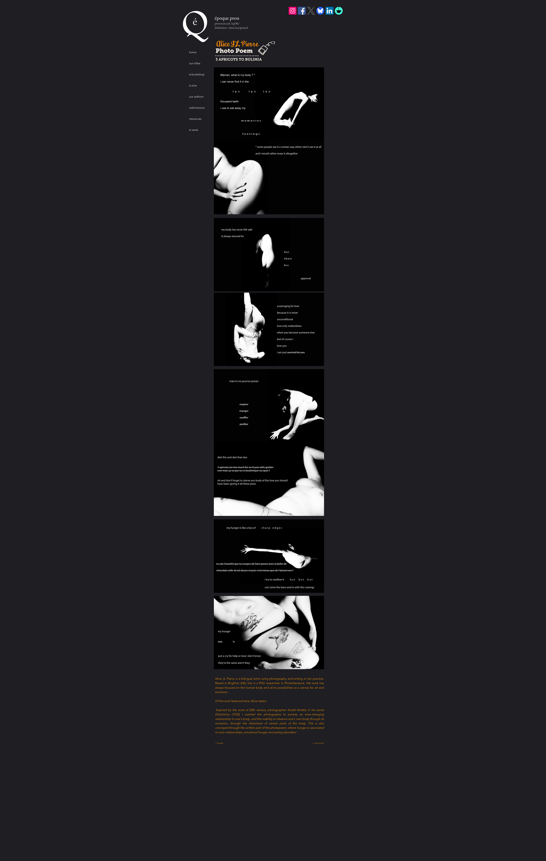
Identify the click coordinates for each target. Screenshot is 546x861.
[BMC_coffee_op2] (339, 11)
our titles (194, 63)
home (192, 52)
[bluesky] (320, 11)
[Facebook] (302, 11)
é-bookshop (196, 74)
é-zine (193, 85)
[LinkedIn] (329, 11)
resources (195, 118)
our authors (196, 96)
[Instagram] (292, 11)
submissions (197, 107)
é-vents (193, 130)
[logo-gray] (311, 11)
